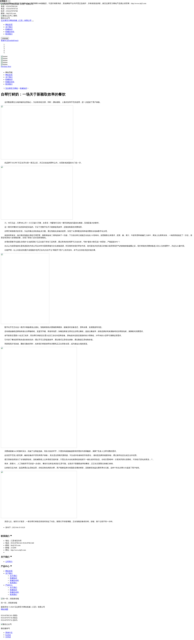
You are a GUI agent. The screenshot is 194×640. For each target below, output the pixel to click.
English (10, 40)
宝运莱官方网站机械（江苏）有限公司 (16, 20)
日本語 (8, 637)
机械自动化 (9, 32)
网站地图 (4, 609)
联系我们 (9, 34)
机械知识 (9, 29)
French (15, 40)
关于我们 (9, 27)
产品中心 (9, 585)
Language (5, 38)
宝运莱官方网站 (11, 88)
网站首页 (9, 25)
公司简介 (9, 562)
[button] (4, 66)
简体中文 (4, 40)
